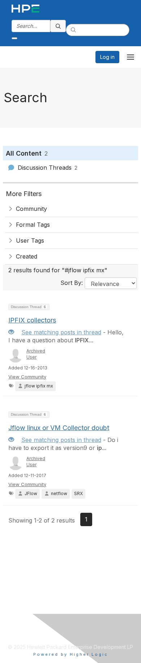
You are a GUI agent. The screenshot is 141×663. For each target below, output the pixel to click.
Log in (107, 57)
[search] (58, 26)
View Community (27, 377)
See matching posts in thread (61, 332)
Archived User (35, 354)
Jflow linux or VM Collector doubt (58, 428)
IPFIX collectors (32, 320)
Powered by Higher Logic (70, 654)
